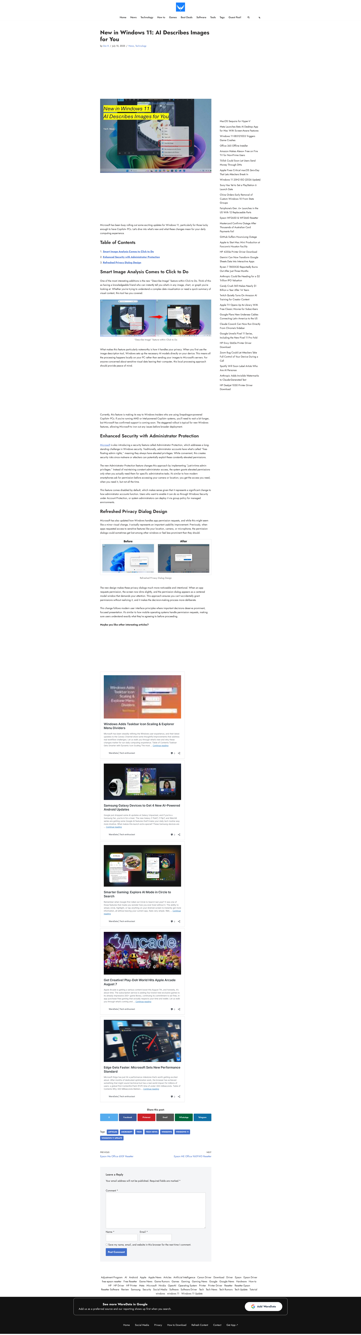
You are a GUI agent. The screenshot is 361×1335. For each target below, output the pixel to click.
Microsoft (105, 445)
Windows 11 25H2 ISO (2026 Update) (240, 179)
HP (110, 1285)
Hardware (241, 1281)
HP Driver (119, 1285)
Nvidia (162, 1285)
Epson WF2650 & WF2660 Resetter (239, 218)
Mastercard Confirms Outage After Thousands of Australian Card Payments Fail (238, 227)
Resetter (228, 1285)
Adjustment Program (112, 1277)
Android (133, 1277)
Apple (143, 1277)
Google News (226, 1281)
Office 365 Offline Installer (234, 146)
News (133, 17)
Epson (238, 1277)
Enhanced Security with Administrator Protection (131, 257)
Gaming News (199, 1281)
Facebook (127, 1117)
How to (161, 17)
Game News (145, 1281)
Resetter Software (110, 1289)
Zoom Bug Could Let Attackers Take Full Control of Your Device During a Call (239, 357)
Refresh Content (199, 1325)
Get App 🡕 (232, 1325)
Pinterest (146, 1117)
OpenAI (172, 1285)
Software (201, 17)
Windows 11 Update (112, 1138)
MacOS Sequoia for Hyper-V (235, 121)
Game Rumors (162, 1281)
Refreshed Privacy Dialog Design (122, 262)
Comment (112, 1190)
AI (126, 1277)
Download (218, 1277)
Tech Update (241, 1289)
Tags (222, 17)
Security (147, 1289)
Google (213, 1281)
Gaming (185, 1281)
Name (110, 1232)
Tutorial (253, 1289)
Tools (213, 17)
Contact (217, 1325)
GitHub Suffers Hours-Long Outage (238, 237)
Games (173, 17)
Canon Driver (204, 1277)
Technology (147, 17)
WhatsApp (183, 1117)
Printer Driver (215, 1285)
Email (165, 1117)
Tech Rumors (226, 1289)
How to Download (176, 1325)
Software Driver (189, 1289)
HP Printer (131, 1285)
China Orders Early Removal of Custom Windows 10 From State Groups (237, 199)
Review (125, 1289)
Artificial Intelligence (184, 1277)
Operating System (187, 1285)
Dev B (106, 45)
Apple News (154, 1277)
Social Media (160, 1289)
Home (123, 17)
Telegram (202, 1117)
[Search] (248, 17)
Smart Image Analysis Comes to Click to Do (128, 251)
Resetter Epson (242, 1285)
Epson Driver (250, 1277)
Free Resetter (130, 1281)
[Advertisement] (155, 70)
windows (167, 1132)
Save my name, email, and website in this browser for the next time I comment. (149, 1245)
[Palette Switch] (260, 17)
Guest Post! (235, 17)
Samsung (135, 1289)
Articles (112, 1132)
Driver (229, 1277)
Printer (202, 1285)
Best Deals (186, 17)
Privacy (158, 1325)
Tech (139, 1132)
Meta (141, 1285)
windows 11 (182, 1132)
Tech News (151, 1132)
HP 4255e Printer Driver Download (238, 252)
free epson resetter (111, 1281)
